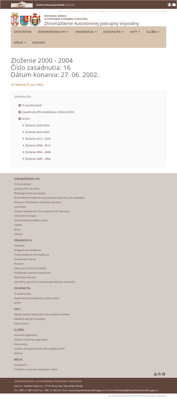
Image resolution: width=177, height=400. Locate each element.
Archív (26, 119)
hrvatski (126, 11)
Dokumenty (20, 344)
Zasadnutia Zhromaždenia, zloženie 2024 (48, 112)
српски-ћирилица (68, 11)
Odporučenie (21, 323)
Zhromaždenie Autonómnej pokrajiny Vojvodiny (91, 20)
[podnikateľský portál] (170, 4)
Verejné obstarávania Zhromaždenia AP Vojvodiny (42, 211)
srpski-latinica (88, 11)
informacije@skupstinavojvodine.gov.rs (136, 390)
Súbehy (18, 233)
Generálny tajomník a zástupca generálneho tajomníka (44, 281)
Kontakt (38, 42)
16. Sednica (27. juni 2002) (27, 84)
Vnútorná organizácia (26, 335)
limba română (141, 11)
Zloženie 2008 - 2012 (38, 145)
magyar (102, 11)
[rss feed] (159, 374)
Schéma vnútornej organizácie (30, 339)
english (164, 11)
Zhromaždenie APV (52, 32)
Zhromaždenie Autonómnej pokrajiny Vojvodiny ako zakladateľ (49, 197)
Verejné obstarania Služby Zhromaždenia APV (39, 348)
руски (154, 11)
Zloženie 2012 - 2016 (38, 139)
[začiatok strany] (163, 374)
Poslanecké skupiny (25, 259)
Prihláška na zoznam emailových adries (36, 369)
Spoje (17, 229)
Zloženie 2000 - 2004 (38, 159)
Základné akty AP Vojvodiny (29, 318)
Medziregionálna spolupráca (30, 193)
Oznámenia (20, 364)
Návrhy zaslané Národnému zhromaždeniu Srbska (42, 314)
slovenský (114, 11)
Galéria (18, 224)
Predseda (19, 245)
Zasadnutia (112, 32)
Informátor (20, 206)
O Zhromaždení (22, 184)
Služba (152, 32)
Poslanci (18, 263)
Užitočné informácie (25, 215)
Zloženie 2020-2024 (37, 125)
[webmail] (174, 4)
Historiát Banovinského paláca (31, 220)
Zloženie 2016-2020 (37, 132)
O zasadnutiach (32, 105)
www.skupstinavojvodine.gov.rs (87, 390)
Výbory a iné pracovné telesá (30, 268)
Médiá (19, 42)
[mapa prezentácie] (155, 374)
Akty (134, 32)
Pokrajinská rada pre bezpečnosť (32, 272)
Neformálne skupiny (25, 277)
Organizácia (85, 32)
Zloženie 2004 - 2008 (38, 152)
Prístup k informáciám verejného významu (37, 202)
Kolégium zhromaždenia (27, 250)
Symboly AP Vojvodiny (27, 188)
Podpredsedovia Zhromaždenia (31, 254)
